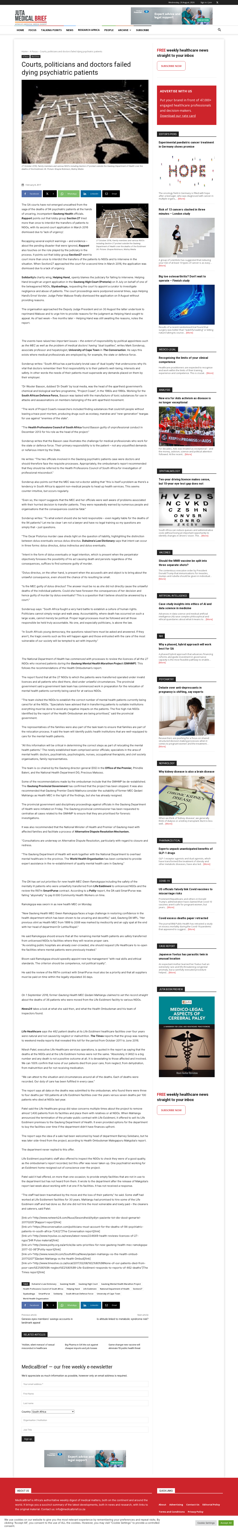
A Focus (34, 51)
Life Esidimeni (90, 1288)
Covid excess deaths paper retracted (183, 918)
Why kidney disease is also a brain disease (186, 771)
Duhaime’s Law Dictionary (44, 1284)
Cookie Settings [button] (206, 1522)
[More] (181, 198)
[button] (219, 30)
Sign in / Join (206, 2)
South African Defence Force (79, 1293)
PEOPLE (109, 30)
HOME (20, 30)
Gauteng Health (67, 1284)
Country (26, 1411)
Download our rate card (178, 116)
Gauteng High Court (88, 1284)
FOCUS (32, 30)
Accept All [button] (226, 1522)
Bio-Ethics (35, 56)
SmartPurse (44, 1293)
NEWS (69, 30)
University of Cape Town (108, 1293)
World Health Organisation (36, 1298)
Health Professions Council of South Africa (43, 1288)
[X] (217, 2)
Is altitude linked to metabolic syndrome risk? (122, 1319)
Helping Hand (73, 1288)
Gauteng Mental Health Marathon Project (121, 1284)
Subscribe (142, 30)
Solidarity (58, 1293)
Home (25, 51)
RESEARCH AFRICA (89, 30)
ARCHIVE (123, 30)
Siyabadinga (29, 1293)
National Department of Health (114, 1288)
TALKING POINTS (51, 30)
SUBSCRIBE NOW (171, 66)
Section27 (137, 1288)
